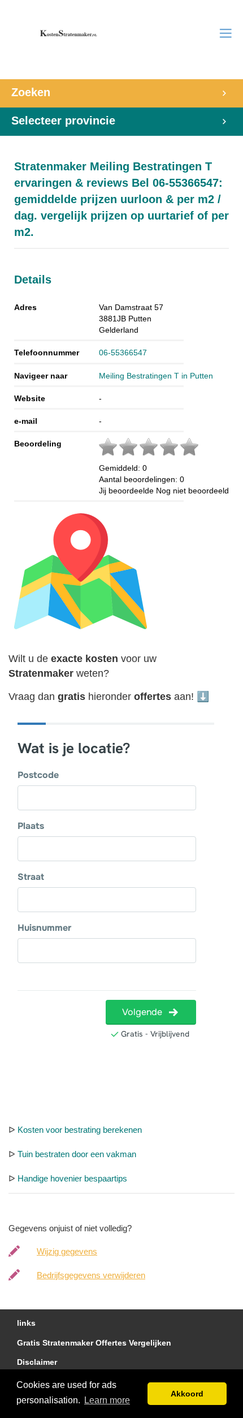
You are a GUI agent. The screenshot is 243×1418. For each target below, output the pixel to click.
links (26, 1323)
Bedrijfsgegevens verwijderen (91, 1275)
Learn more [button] (107, 1400)
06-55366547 (123, 352)
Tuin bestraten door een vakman (77, 1154)
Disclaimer (37, 1362)
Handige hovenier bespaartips (72, 1178)
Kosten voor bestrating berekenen (80, 1130)
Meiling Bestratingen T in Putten (156, 375)
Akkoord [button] (187, 1393)
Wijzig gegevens (67, 1251)
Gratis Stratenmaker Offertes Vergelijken (94, 1343)
